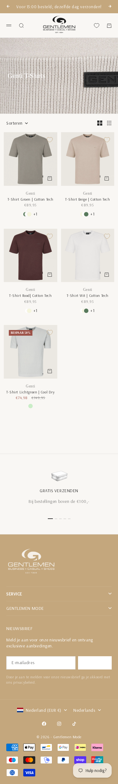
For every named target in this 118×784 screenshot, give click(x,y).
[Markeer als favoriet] (49, 139)
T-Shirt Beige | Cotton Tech (87, 199)
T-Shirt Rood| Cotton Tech (30, 295)
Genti (30, 193)
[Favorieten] (96, 25)
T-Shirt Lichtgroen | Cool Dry (30, 392)
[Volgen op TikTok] (74, 723)
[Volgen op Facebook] (44, 723)
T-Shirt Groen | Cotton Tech (30, 199)
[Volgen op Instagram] (59, 723)
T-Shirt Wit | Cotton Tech (88, 295)
